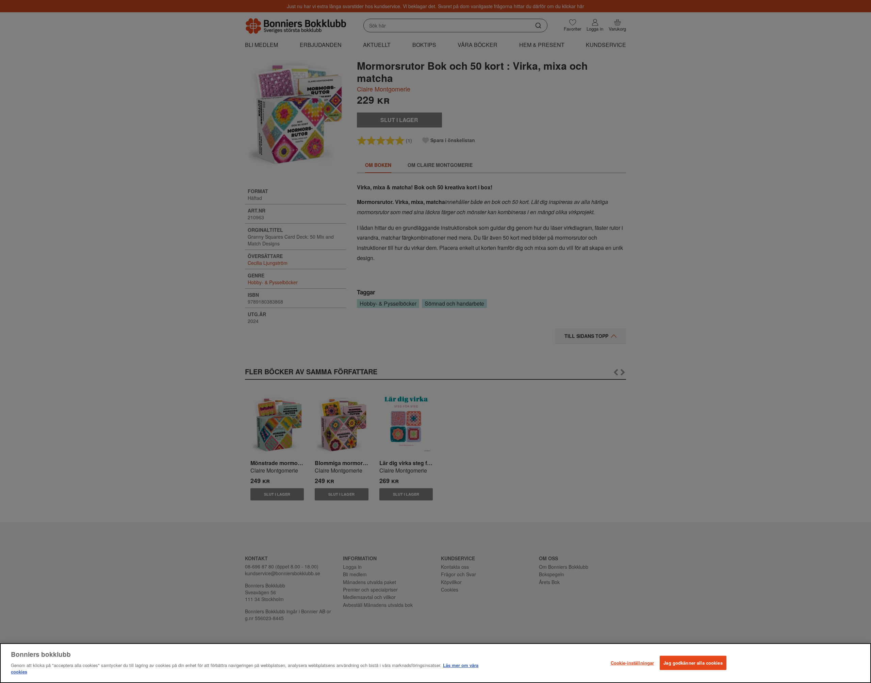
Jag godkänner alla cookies (692, 662)
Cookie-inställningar (632, 662)
